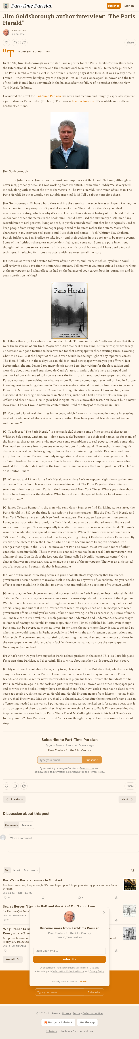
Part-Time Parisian (48, 96)
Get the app (87, 1022)
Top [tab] (7, 870)
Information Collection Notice (68, 971)
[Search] (132, 870)
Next (124, 799)
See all (10, 959)
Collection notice (93, 1013)
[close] (104, 912)
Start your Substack (60, 1022)
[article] (69, 889)
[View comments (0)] (15, 42)
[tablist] (18, 825)
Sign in (129, 6)
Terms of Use (87, 967)
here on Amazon (83, 101)
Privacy (66, 1013)
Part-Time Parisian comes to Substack (33, 880)
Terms (76, 1013)
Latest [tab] (16, 870)
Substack (51, 1031)
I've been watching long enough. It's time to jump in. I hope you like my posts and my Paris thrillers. (60, 886)
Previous (17, 799)
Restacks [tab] (27, 825)
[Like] (6, 42)
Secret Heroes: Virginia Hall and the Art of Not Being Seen (49, 906)
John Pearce (19, 30)
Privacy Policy (97, 971)
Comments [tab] (11, 825)
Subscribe (113, 5)
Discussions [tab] (30, 870)
